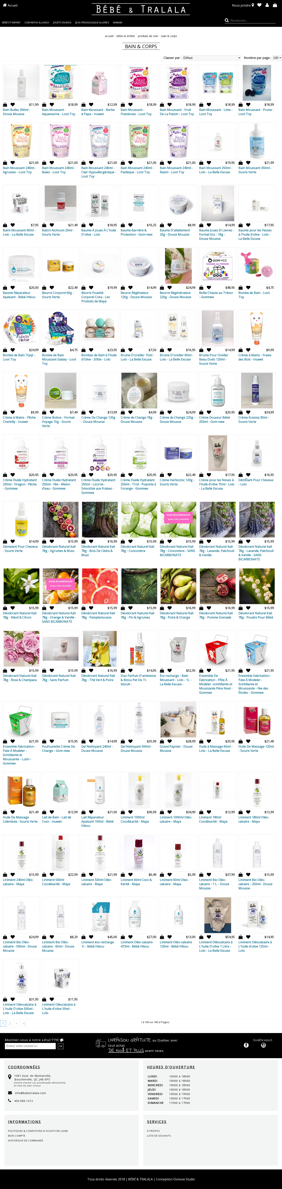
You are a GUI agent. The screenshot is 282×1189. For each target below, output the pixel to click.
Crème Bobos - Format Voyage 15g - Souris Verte (58, 421)
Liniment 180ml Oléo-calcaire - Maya (253, 819)
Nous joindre (241, 5)
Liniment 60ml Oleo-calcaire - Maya (174, 882)
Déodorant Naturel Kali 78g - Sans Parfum (59, 678)
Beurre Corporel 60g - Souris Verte (58, 295)
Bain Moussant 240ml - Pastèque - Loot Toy (137, 170)
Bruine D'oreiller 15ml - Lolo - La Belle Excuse (137, 357)
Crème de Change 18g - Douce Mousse (137, 419)
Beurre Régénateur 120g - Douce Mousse (136, 295)
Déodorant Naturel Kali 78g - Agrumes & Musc (59, 548)
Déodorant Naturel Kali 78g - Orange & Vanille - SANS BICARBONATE (59, 617)
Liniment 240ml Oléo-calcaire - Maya (18, 882)
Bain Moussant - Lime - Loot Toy (216, 112)
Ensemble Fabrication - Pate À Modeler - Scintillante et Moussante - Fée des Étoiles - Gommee (254, 684)
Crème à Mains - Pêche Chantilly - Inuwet (19, 419)
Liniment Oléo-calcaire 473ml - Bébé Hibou (137, 944)
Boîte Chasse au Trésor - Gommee (216, 295)
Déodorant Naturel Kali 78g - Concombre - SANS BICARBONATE (177, 550)
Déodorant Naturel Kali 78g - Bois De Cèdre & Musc (98, 550)
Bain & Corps (169, 36)
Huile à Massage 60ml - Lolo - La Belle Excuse (216, 748)
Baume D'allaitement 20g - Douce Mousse (175, 232)
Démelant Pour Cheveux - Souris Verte (20, 548)
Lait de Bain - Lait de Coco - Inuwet (56, 819)
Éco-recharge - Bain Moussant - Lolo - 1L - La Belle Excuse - (175, 680)
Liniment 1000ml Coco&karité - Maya (135, 819)
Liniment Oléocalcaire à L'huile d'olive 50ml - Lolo (58, 1008)
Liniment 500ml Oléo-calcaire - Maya (96, 882)
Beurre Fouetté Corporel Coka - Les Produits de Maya (95, 297)
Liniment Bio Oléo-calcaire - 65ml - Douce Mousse (58, 946)
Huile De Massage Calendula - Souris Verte (20, 819)
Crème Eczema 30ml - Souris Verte (253, 419)
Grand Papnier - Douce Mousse (176, 748)
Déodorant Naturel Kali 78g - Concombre (137, 548)
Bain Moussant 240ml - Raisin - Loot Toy (176, 170)
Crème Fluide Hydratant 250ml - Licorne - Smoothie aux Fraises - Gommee (98, 486)
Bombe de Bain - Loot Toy (254, 295)
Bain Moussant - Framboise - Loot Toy (136, 112)
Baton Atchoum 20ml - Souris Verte (58, 232)
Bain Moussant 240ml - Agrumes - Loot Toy (19, 170)
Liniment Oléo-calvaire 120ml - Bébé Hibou (176, 944)
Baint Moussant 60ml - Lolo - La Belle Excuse (19, 232)
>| (24, 1023)
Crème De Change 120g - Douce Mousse (98, 419)
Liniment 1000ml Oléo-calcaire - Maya (176, 819)
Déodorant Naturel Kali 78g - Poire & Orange (176, 615)
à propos (153, 1131)
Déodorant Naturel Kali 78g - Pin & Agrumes (137, 615)
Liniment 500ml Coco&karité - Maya (56, 882)
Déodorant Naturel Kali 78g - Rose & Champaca (20, 678)
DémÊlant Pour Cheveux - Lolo (255, 482)
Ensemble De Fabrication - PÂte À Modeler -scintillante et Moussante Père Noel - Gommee (216, 684)
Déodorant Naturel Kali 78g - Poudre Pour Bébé (255, 615)
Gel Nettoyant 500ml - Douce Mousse (136, 748)
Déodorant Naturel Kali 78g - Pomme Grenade (216, 615)
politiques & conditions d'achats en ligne (38, 1131)
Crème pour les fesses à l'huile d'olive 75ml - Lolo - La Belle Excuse (216, 484)
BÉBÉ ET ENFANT (126, 36)
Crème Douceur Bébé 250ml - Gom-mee (214, 419)
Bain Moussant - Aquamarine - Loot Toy (58, 112)
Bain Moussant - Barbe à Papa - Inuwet (98, 112)
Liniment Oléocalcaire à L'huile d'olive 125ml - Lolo (255, 946)
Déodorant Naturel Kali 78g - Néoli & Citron (19, 615)
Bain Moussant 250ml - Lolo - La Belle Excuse (215, 170)
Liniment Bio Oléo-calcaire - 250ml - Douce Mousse (255, 884)
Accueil (12, 5)
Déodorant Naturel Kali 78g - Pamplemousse (98, 615)
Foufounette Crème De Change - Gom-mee (58, 748)
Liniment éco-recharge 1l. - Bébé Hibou (97, 944)
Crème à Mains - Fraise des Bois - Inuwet (254, 357)
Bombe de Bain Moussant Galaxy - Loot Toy (59, 359)
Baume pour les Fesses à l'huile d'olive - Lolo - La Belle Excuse (255, 234)
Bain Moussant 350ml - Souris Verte (255, 170)
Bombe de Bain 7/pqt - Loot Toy (19, 357)
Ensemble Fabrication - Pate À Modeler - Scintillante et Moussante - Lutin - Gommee (19, 754)
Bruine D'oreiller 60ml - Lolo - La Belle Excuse (176, 357)
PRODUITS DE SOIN (148, 36)
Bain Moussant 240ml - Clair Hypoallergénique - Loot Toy (98, 172)
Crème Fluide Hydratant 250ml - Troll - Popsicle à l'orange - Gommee (138, 484)
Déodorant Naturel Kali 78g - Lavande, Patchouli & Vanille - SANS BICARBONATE (256, 552)
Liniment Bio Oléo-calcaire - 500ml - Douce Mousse (20, 946)
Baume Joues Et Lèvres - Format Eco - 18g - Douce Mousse (216, 234)
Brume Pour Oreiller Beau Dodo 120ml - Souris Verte (213, 359)
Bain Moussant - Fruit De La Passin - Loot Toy (177, 112)
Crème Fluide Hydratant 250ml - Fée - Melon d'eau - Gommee (59, 484)
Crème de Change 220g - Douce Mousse (177, 419)
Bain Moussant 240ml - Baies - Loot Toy (58, 170)
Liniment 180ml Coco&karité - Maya (213, 819)
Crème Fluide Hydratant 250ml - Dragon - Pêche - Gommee (20, 484)
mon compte (16, 1135)
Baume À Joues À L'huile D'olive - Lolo (98, 232)
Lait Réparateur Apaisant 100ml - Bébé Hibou (97, 821)
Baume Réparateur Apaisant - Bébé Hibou (19, 295)
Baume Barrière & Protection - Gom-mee (137, 232)
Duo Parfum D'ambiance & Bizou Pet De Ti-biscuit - (138, 680)
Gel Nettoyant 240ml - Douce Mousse (97, 748)
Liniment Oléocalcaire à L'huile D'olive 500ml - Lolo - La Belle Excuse (19, 1008)
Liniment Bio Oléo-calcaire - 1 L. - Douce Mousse (214, 884)
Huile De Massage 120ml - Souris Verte (256, 748)
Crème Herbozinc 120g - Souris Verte (177, 482)
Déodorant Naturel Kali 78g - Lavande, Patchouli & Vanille (216, 550)
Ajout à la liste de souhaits (11, 104)
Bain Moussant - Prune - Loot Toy (256, 112)
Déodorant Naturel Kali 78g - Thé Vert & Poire (98, 678)
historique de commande (25, 1140)
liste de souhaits (159, 1135)
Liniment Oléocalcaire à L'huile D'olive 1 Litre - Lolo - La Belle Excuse (216, 946)
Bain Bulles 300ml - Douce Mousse (16, 112)
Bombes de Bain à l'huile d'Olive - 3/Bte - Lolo (99, 357)
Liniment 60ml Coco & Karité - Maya (136, 882)
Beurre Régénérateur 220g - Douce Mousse (175, 295)
